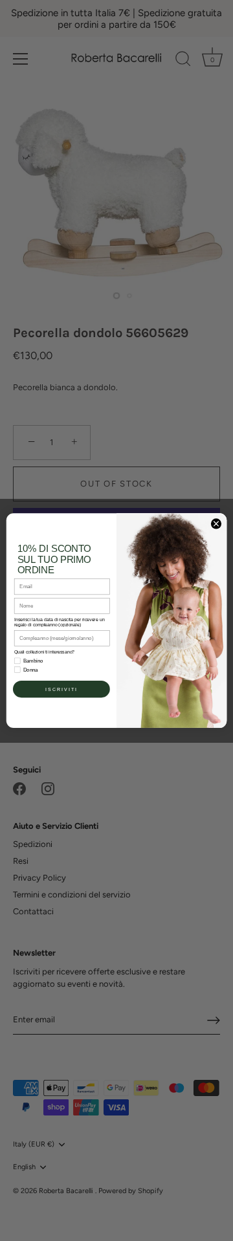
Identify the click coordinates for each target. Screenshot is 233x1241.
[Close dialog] (215, 523)
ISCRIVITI (61, 689)
